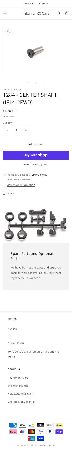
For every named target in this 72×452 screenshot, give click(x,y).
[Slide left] (27, 82)
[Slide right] (44, 82)
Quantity (7, 122)
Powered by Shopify (46, 445)
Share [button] (10, 193)
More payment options (36, 164)
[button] (5, 13)
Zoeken (12, 329)
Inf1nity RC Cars (30, 445)
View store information (21, 185)
